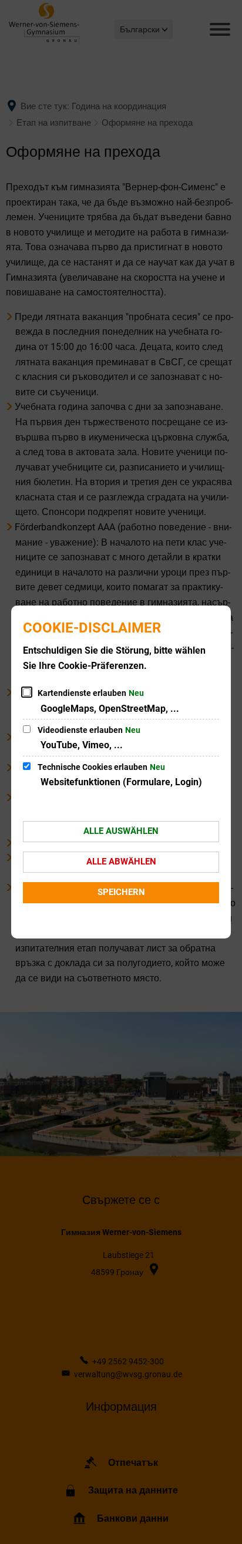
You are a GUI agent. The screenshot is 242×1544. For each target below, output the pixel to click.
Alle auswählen (121, 831)
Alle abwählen (121, 861)
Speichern (121, 892)
